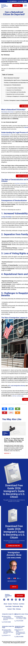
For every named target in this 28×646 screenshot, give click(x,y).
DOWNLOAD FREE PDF (14, 545)
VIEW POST (6, 453)
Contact (9, 609)
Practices (15, 604)
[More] (17, 412)
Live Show (21, 604)
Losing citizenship (6, 216)
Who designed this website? (18, 642)
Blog (21, 606)
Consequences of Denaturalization (12, 85)
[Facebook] (4, 409)
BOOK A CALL (17, 5)
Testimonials (15, 606)
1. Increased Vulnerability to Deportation (15, 88)
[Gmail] (11, 412)
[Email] (17, 409)
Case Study (8, 606)
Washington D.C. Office (20, 630)
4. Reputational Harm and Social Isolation (15, 94)
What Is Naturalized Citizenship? (11, 78)
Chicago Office (19, 616)
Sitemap (18, 609)
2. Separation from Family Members (13, 90)
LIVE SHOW (20, 595)
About (5, 604)
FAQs (14, 609)
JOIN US (14, 586)
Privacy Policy (6, 642)
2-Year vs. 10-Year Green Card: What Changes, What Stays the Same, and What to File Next (14, 440)
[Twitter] (11, 409)
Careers (10, 604)
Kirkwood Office (7, 616)
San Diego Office (7, 629)
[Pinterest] (4, 412)
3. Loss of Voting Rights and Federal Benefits (16, 92)
